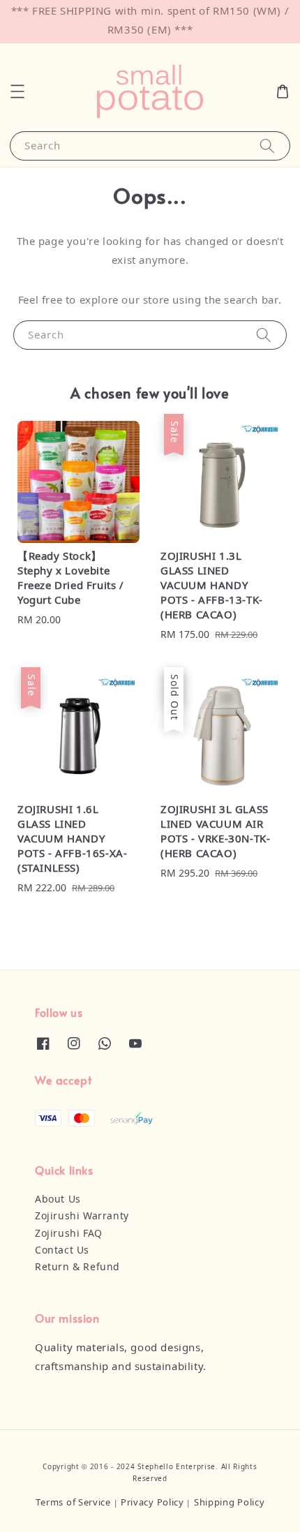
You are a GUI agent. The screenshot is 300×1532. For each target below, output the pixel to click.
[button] (17, 91)
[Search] (267, 145)
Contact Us (62, 1250)
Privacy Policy (152, 1503)
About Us (58, 1199)
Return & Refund (77, 1267)
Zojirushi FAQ (69, 1234)
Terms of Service (73, 1503)
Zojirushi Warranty (82, 1216)
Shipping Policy (229, 1503)
